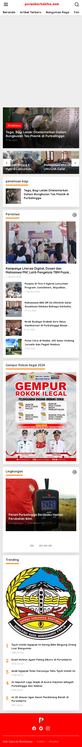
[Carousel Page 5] (50, 546)
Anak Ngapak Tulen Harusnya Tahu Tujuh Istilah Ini (43, 670)
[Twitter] (41, 728)
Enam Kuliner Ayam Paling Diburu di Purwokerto (41, 659)
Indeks (40, 741)
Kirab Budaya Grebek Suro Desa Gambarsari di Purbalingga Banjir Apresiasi (60, 167)
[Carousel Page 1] (32, 546)
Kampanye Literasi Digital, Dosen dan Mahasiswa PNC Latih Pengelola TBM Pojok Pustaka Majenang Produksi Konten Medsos (38, 271)
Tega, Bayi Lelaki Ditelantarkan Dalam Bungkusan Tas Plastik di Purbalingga (36, 134)
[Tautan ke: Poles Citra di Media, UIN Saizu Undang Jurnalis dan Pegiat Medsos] (14, 346)
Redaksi (53, 741)
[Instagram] (47, 728)
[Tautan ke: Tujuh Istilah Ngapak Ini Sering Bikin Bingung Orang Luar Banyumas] (41, 603)
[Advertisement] (41, 61)
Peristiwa (14, 125)
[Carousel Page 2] (36, 546)
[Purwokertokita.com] (42, 4)
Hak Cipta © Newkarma (17, 741)
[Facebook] (34, 728)
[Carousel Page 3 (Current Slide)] (41, 546)
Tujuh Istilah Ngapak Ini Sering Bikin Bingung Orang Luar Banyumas (43, 646)
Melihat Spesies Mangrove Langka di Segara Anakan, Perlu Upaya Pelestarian (38, 517)
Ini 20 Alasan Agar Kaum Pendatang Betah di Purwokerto (39, 699)
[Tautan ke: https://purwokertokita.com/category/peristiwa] (74, 215)
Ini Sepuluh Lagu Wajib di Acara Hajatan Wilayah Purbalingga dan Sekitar (42, 683)
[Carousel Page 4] (45, 546)
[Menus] (6, 4)
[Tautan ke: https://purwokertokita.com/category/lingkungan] (74, 472)
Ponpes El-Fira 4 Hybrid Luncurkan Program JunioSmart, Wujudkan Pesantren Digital (46, 285)
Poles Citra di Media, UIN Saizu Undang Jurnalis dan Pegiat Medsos (49, 342)
